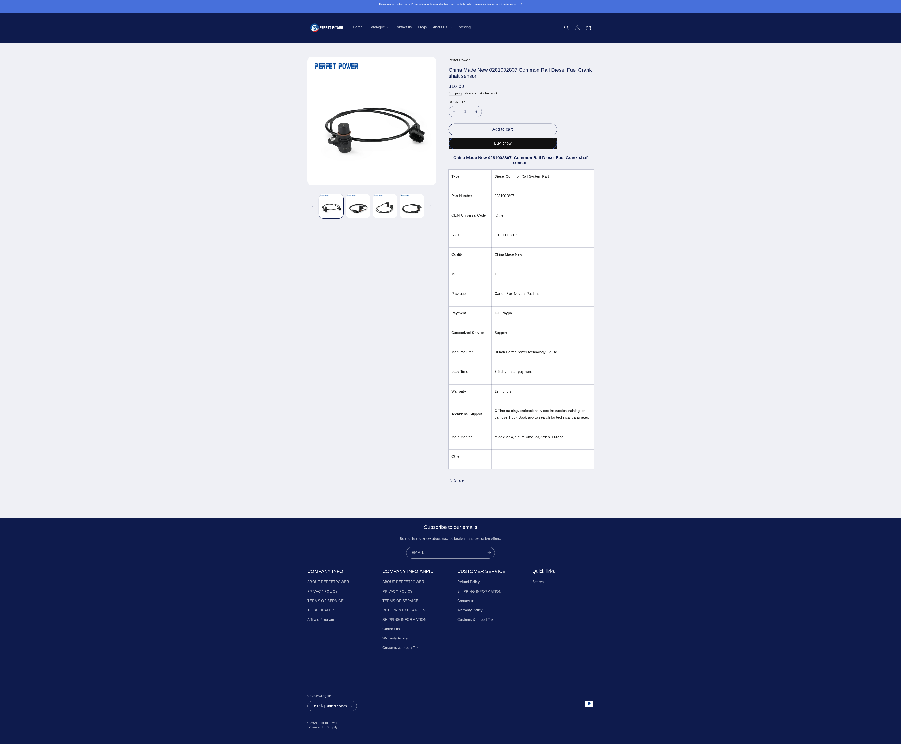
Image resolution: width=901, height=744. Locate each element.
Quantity (457, 102)
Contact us (391, 629)
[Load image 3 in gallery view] (385, 206)
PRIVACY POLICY (322, 591)
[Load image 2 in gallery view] (358, 206)
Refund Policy (468, 582)
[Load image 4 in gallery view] (412, 206)
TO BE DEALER (320, 610)
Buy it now (503, 143)
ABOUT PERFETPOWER (328, 582)
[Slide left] (312, 206)
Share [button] (459, 480)
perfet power (329, 723)
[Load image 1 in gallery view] (331, 206)
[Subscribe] (489, 552)
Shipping (455, 93)
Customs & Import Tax (400, 648)
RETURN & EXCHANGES (403, 610)
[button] (378, 27)
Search (538, 582)
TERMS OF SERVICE (325, 601)
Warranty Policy (395, 638)
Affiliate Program (320, 619)
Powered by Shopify (323, 727)
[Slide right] (431, 206)
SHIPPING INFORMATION (404, 619)
